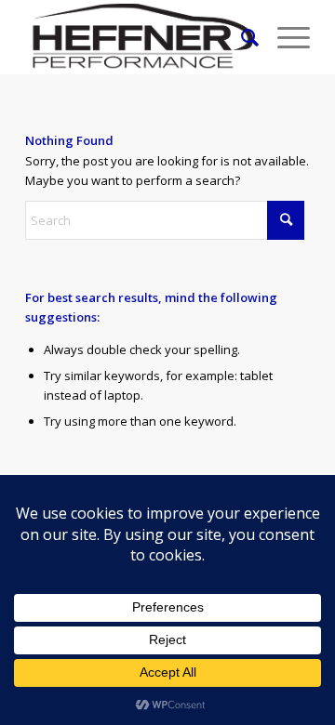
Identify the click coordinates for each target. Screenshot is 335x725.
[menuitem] (240, 37)
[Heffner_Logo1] (139, 37)
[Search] (240, 37)
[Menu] (284, 37)
